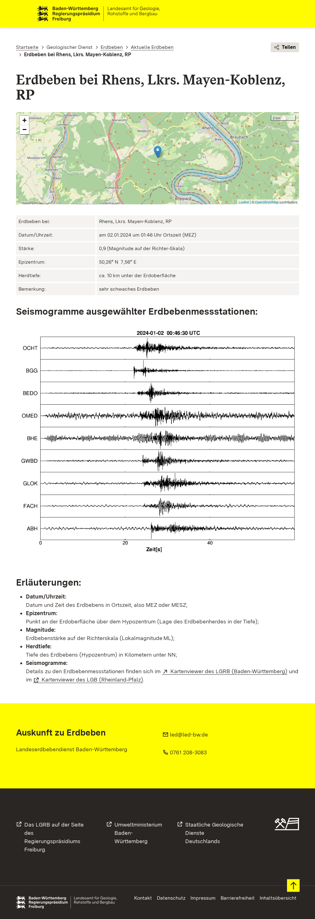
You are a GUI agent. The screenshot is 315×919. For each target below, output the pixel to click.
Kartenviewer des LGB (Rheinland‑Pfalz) (92, 679)
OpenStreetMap (267, 201)
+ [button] (24, 120)
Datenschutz (171, 898)
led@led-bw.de (189, 734)
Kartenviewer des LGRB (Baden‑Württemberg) (228, 671)
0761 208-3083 (188, 752)
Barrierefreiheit (238, 898)
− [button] (24, 129)
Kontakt (143, 898)
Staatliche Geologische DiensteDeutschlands (214, 832)
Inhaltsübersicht (278, 898)
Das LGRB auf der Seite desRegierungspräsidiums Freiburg (54, 837)
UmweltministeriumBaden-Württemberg (138, 832)
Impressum (203, 898)
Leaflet (244, 201)
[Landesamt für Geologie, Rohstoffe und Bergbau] (101, 14)
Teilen (289, 47)
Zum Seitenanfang (293, 886)
